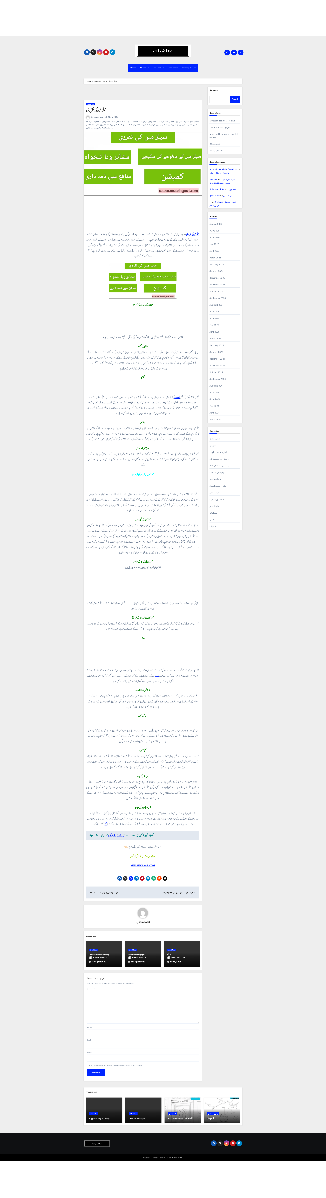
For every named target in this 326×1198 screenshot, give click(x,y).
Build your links (216, 189)
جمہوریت (232, 189)
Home (133, 68)
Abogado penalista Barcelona (223, 169)
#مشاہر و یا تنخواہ (101, 125)
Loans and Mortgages (136, 954)
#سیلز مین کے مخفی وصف (121, 121)
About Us (144, 68)
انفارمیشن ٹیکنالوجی (218, 452)
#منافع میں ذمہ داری (94, 128)
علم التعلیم (214, 506)
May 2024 (214, 406)
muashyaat (99, 117)
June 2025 (214, 318)
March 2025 (215, 338)
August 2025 (215, 305)
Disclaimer (173, 68)
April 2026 (214, 251)
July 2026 (214, 231)
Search (213, 90)
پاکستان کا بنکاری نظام (219, 173)
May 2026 (214, 244)
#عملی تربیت (135, 125)
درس (157, 676)
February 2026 (216, 264)
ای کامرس (227, 195)
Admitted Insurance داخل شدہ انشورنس (181, 1118)
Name (89, 1027)
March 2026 (215, 258)
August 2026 (215, 224)
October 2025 (216, 291)
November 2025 (217, 285)
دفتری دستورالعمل (217, 486)
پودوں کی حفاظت (216, 472)
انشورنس (213, 445)
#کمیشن (126, 125)
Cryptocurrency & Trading (99, 954)
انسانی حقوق (215, 439)
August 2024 (215, 386)
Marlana (213, 179)
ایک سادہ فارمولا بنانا (218, 150)
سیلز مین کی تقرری (192, 234)
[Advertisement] (76, 18)
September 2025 (217, 298)
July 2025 (214, 311)
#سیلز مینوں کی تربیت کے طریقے (153, 125)
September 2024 (217, 379)
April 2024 (214, 413)
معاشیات (90, 104)
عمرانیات (213, 513)
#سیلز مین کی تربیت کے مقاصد (144, 121)
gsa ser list (214, 195)
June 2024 (214, 399)
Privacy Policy (189, 68)
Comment (91, 989)
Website (89, 1052)
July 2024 (214, 392)
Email (89, 1040)
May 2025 (214, 325)
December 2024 (217, 359)
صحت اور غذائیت (216, 499)
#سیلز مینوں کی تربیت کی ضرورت (179, 125)
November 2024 (217, 365)
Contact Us (158, 68)
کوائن (211, 519)
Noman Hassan (100, 957)
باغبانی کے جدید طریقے (219, 459)
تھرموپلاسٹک (214, 144)
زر (210, 202)
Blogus (168, 1157)
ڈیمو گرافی (214, 492)
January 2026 (216, 271)
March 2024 (215, 419)
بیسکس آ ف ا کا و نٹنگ (219, 465)
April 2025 (214, 332)
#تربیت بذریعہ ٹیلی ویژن (184, 121)
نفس (105, 824)
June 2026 (214, 237)
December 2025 (217, 278)
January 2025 (216, 352)
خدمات (177, 397)
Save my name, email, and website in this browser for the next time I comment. (116, 1065)
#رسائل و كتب (162, 121)
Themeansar (178, 1157)
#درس (171, 121)
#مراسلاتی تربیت (116, 125)
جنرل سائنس (215, 479)
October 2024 (216, 372)
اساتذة (169, 954)
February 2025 (216, 345)
